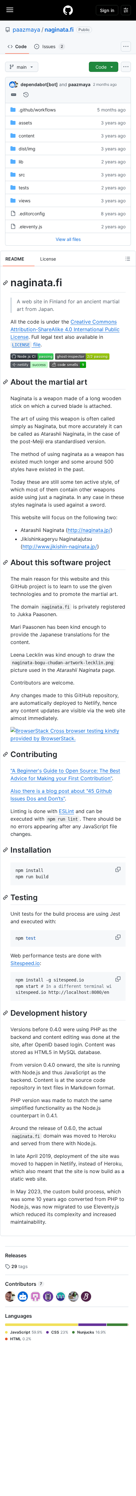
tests (24, 187)
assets (25, 122)
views (24, 200)
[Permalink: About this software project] (6, 562)
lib (21, 161)
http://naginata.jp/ (89, 530)
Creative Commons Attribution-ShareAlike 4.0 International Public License (65, 329)
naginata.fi (59, 29)
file (26, 344)
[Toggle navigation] (10, 10)
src (22, 174)
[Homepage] (68, 10)
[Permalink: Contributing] (6, 754)
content (26, 135)
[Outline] (127, 259)
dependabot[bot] (39, 84)
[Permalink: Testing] (6, 897)
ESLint (66, 811)
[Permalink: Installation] (6, 849)
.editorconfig (32, 213)
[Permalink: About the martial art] (6, 381)
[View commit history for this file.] (26, 94)
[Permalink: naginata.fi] (6, 282)
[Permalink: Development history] (6, 1012)
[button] (118, 869)
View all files (68, 239)
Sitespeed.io (25, 963)
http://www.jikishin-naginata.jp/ (59, 546)
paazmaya (26, 29)
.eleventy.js (30, 226)
